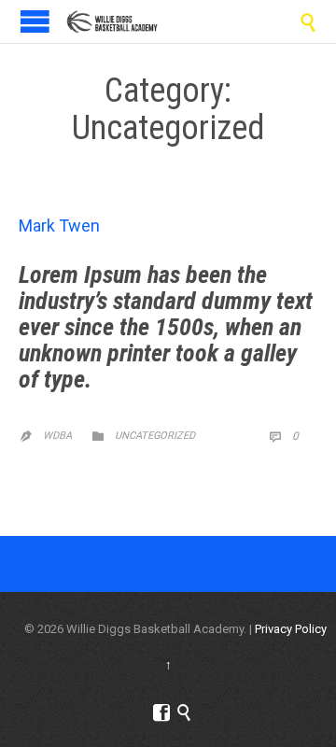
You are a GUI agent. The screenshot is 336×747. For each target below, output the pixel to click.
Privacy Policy (291, 629)
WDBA (57, 436)
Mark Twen (59, 225)
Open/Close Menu (35, 21)
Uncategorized (155, 436)
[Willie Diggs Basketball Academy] (112, 21)
